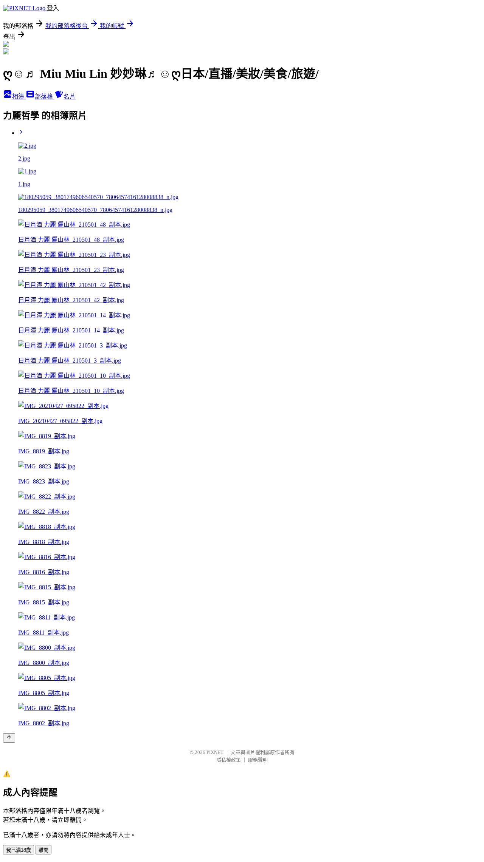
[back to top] (9, 738)
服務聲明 (258, 760)
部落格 (44, 96)
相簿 (19, 96)
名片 (70, 96)
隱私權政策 (228, 760)
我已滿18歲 (18, 850)
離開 (43, 850)
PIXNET (214, 752)
